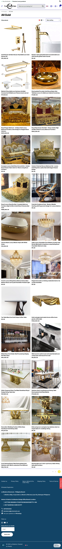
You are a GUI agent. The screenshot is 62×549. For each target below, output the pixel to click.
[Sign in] (56, 6)
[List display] (41, 20)
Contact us (4, 481)
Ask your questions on (12, 513)
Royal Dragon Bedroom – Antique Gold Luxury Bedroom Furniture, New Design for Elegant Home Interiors (15, 129)
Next (59, 471)
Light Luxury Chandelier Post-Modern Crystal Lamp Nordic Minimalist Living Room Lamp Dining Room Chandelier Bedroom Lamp (46, 244)
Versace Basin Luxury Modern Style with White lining (14, 243)
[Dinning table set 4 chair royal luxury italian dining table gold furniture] (46, 447)
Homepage (4, 11)
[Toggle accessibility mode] (60, 1)
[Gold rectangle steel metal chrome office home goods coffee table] (46, 300)
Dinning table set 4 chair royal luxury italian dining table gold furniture (45, 464)
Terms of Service (53, 481)
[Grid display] (39, 20)
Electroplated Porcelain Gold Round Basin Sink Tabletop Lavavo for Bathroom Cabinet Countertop (46, 92)
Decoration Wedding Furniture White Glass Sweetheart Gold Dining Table (13, 427)
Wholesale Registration (7, 487)
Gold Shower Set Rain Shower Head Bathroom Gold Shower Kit (15, 55)
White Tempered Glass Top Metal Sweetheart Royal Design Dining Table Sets (15, 391)
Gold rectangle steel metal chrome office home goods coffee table (44, 318)
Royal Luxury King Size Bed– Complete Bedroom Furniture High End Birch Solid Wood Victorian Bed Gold (15, 206)
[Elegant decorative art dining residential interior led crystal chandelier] (46, 264)
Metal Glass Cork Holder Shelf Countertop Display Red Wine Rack (15, 354)
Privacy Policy (14, 481)
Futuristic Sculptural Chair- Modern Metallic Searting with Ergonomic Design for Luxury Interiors (46, 205)
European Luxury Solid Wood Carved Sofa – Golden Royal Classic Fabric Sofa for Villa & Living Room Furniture (15, 167)
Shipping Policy (41, 481)
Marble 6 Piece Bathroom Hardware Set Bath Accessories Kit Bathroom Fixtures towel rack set (14, 92)
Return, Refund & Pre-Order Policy (28, 482)
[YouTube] (5, 522)
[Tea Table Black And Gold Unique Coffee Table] (15, 300)
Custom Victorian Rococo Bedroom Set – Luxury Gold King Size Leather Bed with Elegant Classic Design (45, 167)
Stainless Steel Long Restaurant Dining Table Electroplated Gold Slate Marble (44, 391)
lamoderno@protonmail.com (12, 511)
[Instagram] (2, 522)
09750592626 (7, 508)
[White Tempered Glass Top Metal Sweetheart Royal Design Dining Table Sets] (15, 374)
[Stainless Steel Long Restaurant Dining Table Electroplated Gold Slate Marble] (46, 374)
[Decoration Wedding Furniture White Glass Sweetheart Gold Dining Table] (15, 410)
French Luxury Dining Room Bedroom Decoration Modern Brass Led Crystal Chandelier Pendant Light (15, 281)
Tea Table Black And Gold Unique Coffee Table (14, 317)
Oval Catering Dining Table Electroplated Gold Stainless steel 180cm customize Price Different (14, 464)
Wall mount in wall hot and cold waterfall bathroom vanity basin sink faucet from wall (46, 354)
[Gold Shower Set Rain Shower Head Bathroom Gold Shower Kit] (15, 38)
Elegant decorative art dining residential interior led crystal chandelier (46, 281)
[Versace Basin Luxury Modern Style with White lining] (15, 226)
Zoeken (43, 6)
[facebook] (7, 522)
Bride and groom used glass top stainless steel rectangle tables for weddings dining (46, 427)
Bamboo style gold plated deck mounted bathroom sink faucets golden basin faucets (46, 55)
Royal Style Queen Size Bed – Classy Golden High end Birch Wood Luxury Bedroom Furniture (45, 128)
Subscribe (7, 534)
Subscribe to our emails (7, 525)
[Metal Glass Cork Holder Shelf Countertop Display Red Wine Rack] (15, 337)
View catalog (2, 6)
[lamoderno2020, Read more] (51, 6)
